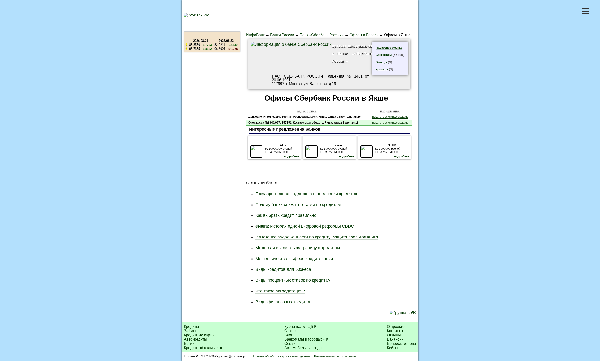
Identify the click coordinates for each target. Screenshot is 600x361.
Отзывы (394, 335)
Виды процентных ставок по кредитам (292, 280)
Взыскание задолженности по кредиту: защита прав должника (316, 237)
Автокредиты (195, 339)
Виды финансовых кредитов (283, 301)
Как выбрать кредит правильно (285, 215)
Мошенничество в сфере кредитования (294, 258)
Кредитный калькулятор (204, 348)
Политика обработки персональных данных (281, 356)
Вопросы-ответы (401, 343)
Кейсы (392, 348)
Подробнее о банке (389, 47)
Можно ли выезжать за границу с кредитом (297, 247)
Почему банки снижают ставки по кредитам (298, 204)
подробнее (291, 156)
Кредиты (382, 69)
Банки (189, 343)
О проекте (396, 327)
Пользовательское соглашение (335, 356)
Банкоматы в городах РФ (306, 339)
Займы (190, 331)
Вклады (381, 62)
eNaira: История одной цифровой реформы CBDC (304, 226)
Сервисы (292, 343)
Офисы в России (364, 35)
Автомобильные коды (303, 348)
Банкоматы (384, 55)
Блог (288, 335)
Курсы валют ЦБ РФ (301, 327)
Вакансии (395, 339)
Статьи (290, 331)
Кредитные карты (199, 335)
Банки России (282, 35)
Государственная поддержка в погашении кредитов (306, 193)
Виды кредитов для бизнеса (283, 269)
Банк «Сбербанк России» (322, 35)
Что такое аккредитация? (280, 291)
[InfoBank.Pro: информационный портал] (196, 15)
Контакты (395, 331)
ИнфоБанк (255, 35)
